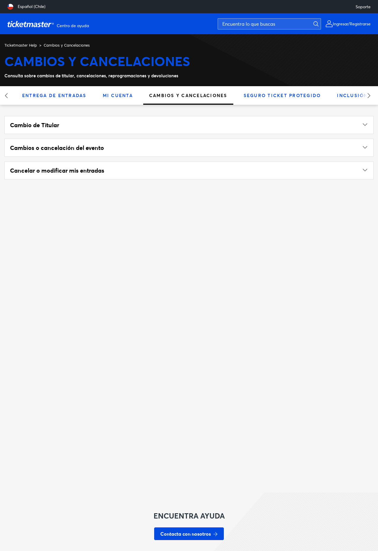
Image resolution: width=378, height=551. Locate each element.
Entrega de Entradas (54, 95)
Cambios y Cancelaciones (188, 95)
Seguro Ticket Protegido (282, 95)
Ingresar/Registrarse (352, 24)
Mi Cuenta (118, 95)
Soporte (363, 6)
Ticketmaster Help (20, 45)
